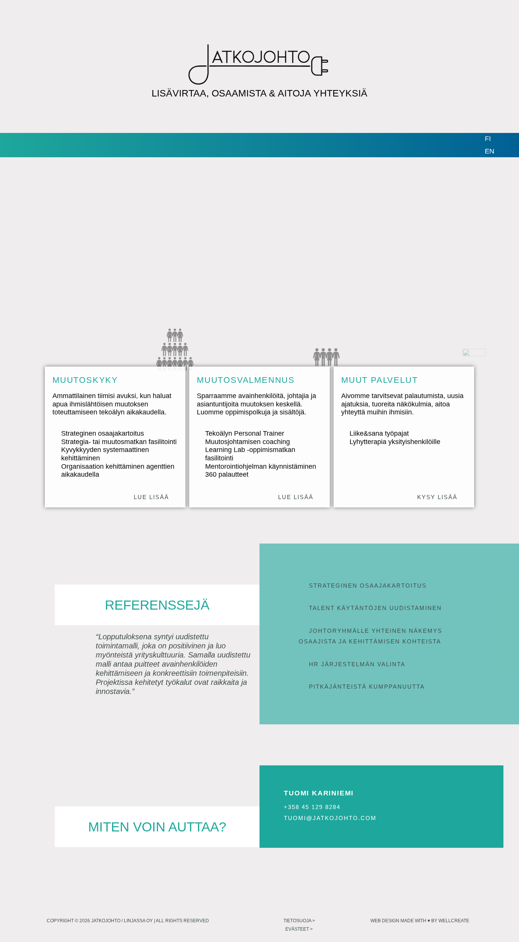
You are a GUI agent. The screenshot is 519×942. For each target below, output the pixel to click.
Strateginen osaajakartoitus (368, 585)
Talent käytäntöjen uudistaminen (375, 608)
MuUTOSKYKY (85, 380)
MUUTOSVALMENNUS (246, 380)
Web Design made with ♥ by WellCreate (419, 920)
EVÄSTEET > (299, 929)
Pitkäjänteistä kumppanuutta (367, 686)
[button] (389, 586)
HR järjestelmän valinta (357, 664)
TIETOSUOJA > (299, 920)
